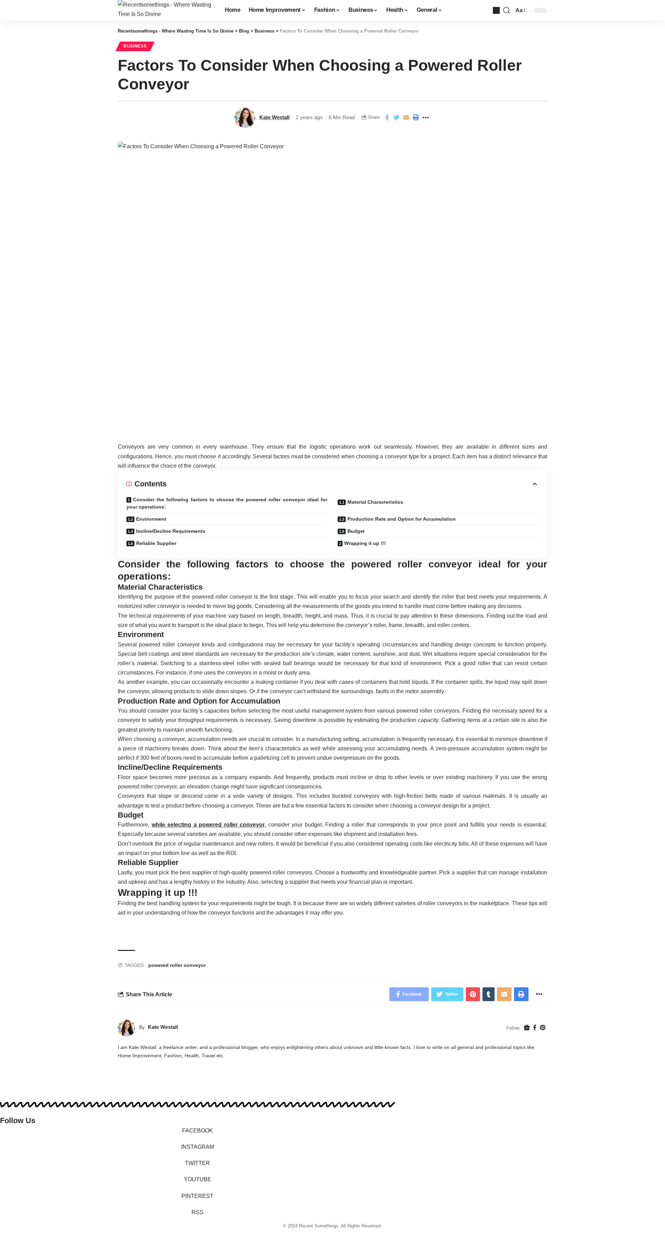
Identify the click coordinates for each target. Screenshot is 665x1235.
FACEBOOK (197, 1130)
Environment (151, 519)
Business (135, 46)
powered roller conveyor (177, 965)
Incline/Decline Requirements (170, 531)
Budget (356, 531)
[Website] (526, 1028)
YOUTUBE (197, 1179)
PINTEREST (197, 1196)
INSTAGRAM (197, 1147)
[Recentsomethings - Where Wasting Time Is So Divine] (166, 10)
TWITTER (197, 1163)
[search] (506, 10)
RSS (197, 1212)
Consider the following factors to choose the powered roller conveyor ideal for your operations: (226, 503)
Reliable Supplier (156, 543)
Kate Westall (274, 117)
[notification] (496, 10)
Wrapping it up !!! (365, 543)
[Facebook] (534, 1028)
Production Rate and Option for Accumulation (401, 519)
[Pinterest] (542, 1028)
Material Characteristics (375, 502)
